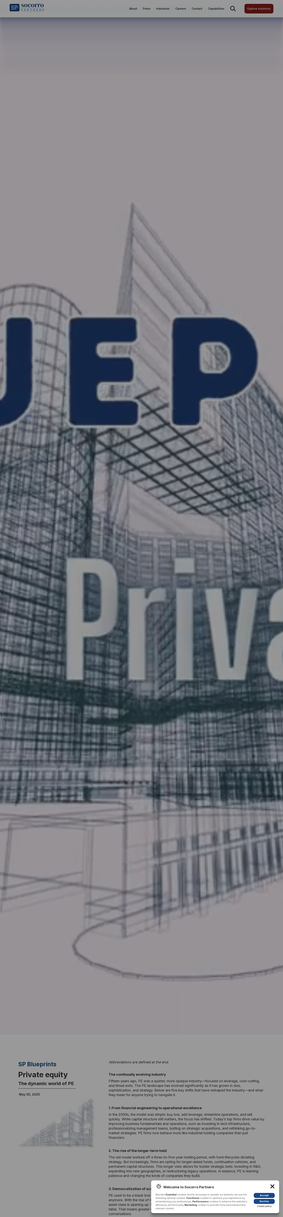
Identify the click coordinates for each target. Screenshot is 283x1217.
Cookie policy (264, 1206)
